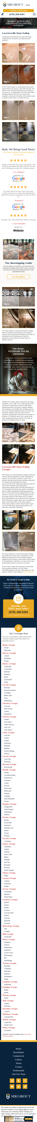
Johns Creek (8, 854)
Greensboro (8, 892)
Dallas (6, 990)
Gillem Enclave (9, 724)
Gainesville (7, 937)
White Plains (8, 897)
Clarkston (7, 780)
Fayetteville (8, 823)
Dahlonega (7, 984)
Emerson (7, 672)
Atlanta (6, 719)
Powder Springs (9, 751)
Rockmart (7, 1006)
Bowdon (7, 687)
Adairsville (7, 666)
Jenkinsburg (8, 947)
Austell (6, 740)
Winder (6, 661)
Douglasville (8, 807)
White (6, 682)
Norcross (7, 918)
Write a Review (2, 14)
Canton (6, 711)
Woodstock (7, 714)
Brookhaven (8, 778)
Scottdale (7, 796)
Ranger (6, 886)
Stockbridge (8, 960)
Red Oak (7, 862)
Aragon (6, 1003)
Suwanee (7, 923)
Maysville (7, 650)
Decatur (6, 785)
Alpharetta (7, 846)
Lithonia (7, 793)
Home (18, 1048)
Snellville (7, 921)
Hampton (7, 942)
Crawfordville (8, 1017)
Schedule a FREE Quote (18, 10)
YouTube (12, 1086)
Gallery (18, 1059)
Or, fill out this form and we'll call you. (18, 615)
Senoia (6, 830)
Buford (6, 902)
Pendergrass (8, 976)
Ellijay (6, 875)
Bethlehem (7, 658)
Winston (6, 814)
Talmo (6, 979)
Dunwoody (8, 788)
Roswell (6, 867)
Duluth (6, 907)
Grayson (7, 910)
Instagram (12, 1080)
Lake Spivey (8, 730)
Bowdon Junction (10, 690)
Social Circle (8, 1025)
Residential (18, 1052)
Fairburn (7, 852)
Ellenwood (7, 791)
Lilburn (6, 915)
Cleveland (7, 1030)
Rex (5, 958)
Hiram (6, 992)
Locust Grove (8, 953)
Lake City (7, 727)
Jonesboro (7, 825)
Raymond (7, 762)
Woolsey (7, 836)
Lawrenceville (8, 913)
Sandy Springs (9, 870)
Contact (18, 1067)
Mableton (7, 746)
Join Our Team (18, 1074)
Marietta (6, 748)
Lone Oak (7, 759)
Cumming (7, 841)
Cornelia (7, 931)
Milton (6, 857)
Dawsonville (8, 767)
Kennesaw (7, 743)
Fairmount (7, 883)
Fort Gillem (8, 722)
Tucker (6, 801)
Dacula (6, 905)
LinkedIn (18, 1086)
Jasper (6, 998)
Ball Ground (8, 709)
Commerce (7, 968)
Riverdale (7, 865)
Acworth (7, 706)
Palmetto (7, 860)
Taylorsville (8, 679)
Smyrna (6, 753)
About (18, 1063)
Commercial (18, 1056)
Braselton (7, 966)
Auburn (6, 656)
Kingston (7, 674)
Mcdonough (8, 955)
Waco (6, 698)
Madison (7, 894)
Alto (5, 929)
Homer (6, 648)
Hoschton (7, 971)
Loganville (7, 1022)
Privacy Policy (23, 1109)
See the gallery (18, 277)
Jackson (6, 945)
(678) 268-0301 (17, 14)
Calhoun (7, 881)
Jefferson (7, 974)
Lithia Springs (8, 809)
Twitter (25, 1080)
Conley (6, 783)
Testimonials (18, 1070)
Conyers (7, 1011)
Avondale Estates (9, 775)
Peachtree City (9, 828)
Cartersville (8, 669)
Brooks (6, 820)
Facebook (18, 1080)
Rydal (6, 677)
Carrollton (7, 693)
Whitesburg (8, 701)
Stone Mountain (9, 799)
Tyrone (6, 833)
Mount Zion (8, 695)
